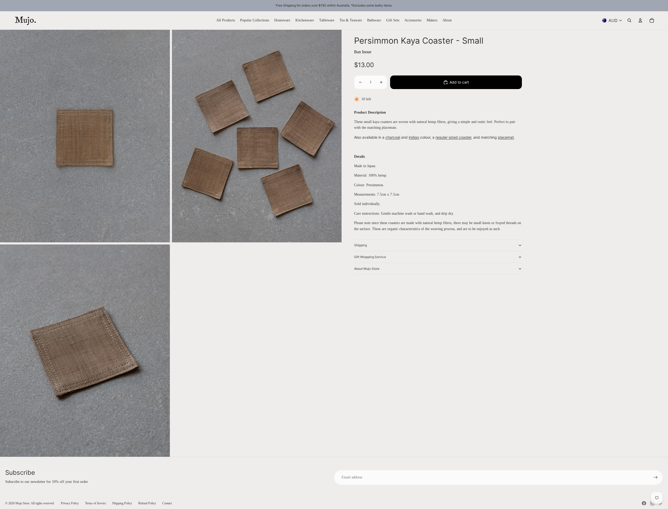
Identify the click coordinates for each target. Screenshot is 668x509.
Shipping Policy (122, 503)
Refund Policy (147, 503)
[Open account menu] (640, 20)
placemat (506, 137)
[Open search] (629, 20)
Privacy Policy (70, 503)
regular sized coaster (453, 137)
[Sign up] (655, 477)
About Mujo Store (366, 269)
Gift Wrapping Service (370, 257)
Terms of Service (95, 503)
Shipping (360, 245)
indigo (414, 137)
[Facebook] (644, 503)
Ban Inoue (362, 52)
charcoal (392, 137)
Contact (167, 503)
